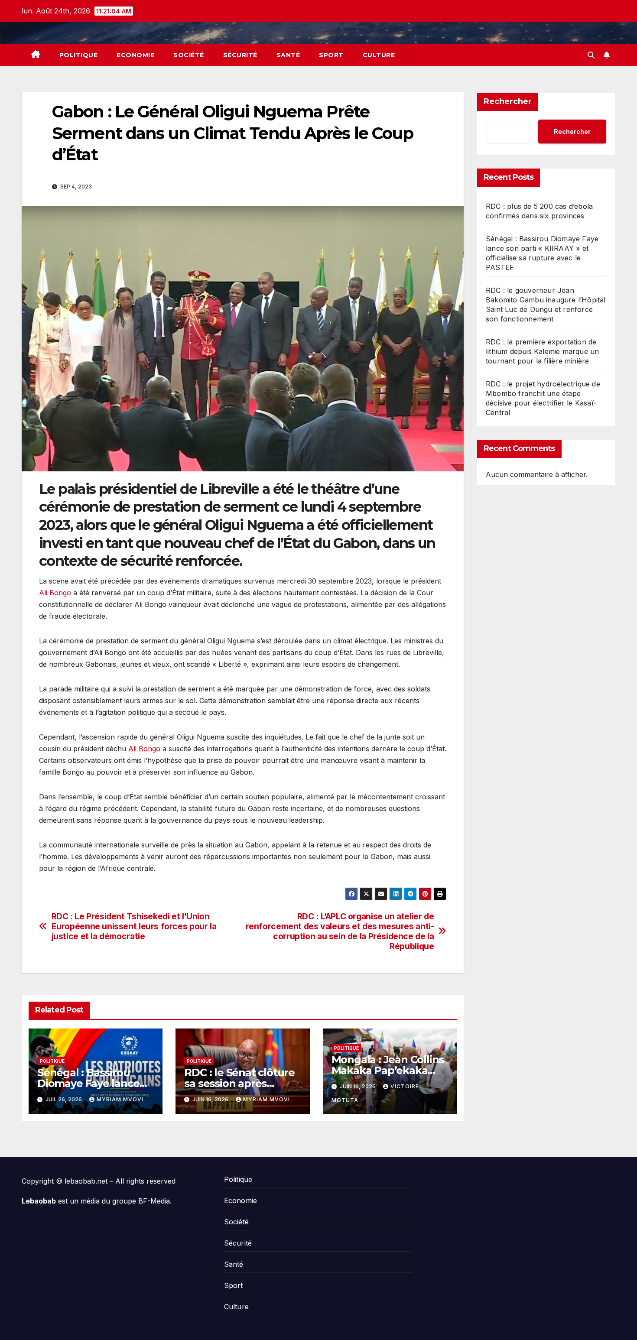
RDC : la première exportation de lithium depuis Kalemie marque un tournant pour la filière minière (542, 351)
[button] (591, 55)
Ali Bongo (55, 592)
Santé (288, 55)
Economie (135, 55)
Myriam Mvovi (120, 1099)
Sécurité (240, 55)
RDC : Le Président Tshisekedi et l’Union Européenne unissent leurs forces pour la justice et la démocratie (134, 926)
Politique (78, 55)
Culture (379, 55)
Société (188, 55)
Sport (331, 55)
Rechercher (508, 101)
